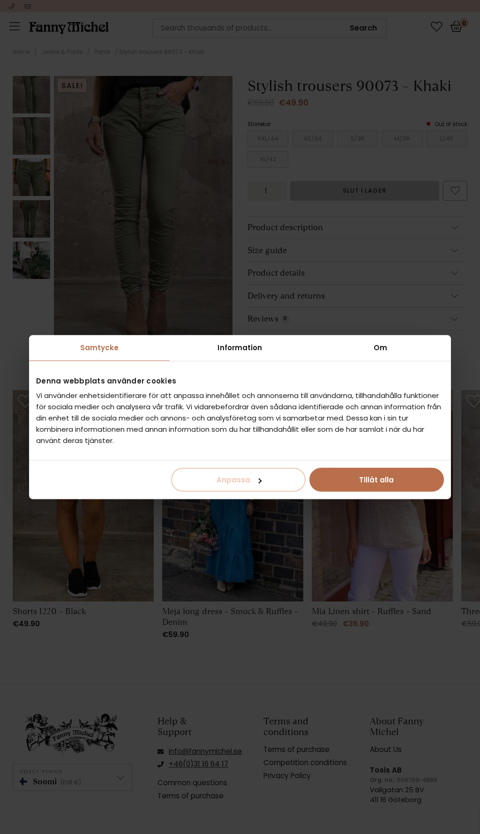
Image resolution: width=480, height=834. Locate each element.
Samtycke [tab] (99, 347)
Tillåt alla (376, 480)
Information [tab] (240, 347)
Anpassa (233, 480)
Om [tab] (380, 347)
